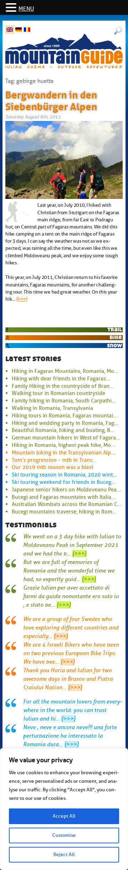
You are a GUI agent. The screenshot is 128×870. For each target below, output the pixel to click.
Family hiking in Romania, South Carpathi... (64, 400)
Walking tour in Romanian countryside (58, 393)
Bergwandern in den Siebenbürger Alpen (51, 100)
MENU (26, 8)
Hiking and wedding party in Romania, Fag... (65, 423)
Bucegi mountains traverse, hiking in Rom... (64, 511)
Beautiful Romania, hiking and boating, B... (63, 430)
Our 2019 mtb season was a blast (52, 467)
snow (114, 345)
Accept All (64, 816)
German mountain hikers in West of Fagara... (66, 437)
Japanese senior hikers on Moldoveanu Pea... (66, 489)
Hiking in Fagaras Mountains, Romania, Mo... (65, 371)
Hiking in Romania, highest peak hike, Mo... (63, 445)
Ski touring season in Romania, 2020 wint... (64, 474)
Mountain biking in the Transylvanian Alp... (63, 452)
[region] (64, 809)
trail (114, 329)
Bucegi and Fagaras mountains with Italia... (64, 497)
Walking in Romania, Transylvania (52, 408)
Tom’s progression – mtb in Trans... (54, 460)
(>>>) (21, 299)
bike (116, 337)
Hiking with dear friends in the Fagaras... (61, 378)
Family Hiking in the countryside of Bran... (63, 386)
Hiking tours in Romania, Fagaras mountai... (64, 415)
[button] (12, 8)
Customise (64, 835)
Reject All (64, 854)
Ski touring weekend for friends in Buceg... (64, 482)
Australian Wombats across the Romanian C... (67, 504)
